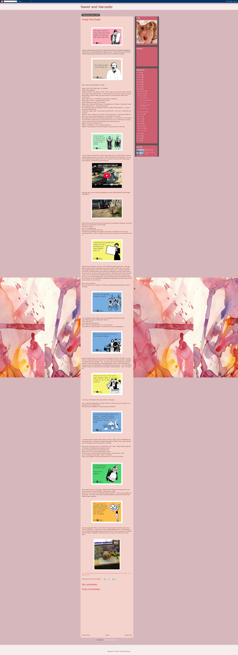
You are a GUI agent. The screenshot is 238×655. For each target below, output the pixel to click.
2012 (139, 89)
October (142, 96)
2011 (139, 133)
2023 (139, 72)
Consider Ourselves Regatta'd (144, 105)
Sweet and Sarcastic (97, 7)
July (141, 116)
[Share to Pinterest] (115, 579)
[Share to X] (111, 579)
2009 (139, 138)
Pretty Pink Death (144, 108)
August (142, 114)
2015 (139, 82)
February (142, 128)
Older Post (128, 635)
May (141, 121)
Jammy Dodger (143, 98)
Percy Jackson (143, 102)
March (142, 126)
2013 (139, 86)
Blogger (128, 651)
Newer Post (86, 635)
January (142, 130)
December (143, 91)
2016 (139, 79)
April (141, 123)
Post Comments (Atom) (110, 640)
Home (107, 635)
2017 (139, 77)
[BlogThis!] (110, 579)
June (141, 119)
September (143, 111)
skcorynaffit (150, 149)
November (143, 93)
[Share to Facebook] (113, 579)
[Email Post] (104, 579)
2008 (139, 140)
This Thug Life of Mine (145, 100)
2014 (139, 84)
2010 (139, 136)
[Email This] (108, 579)
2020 (139, 75)
